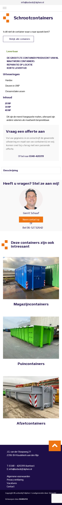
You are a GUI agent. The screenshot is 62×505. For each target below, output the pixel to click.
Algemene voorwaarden (18, 476)
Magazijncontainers (31, 304)
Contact (10, 486)
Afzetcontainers (31, 423)
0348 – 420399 (17, 465)
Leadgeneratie (38, 493)
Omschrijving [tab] (10, 170)
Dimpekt (52, 493)
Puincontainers (31, 363)
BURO (23, 499)
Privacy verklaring (15, 479)
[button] (4, 8)
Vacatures (12, 483)
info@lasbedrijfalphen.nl (20, 469)
